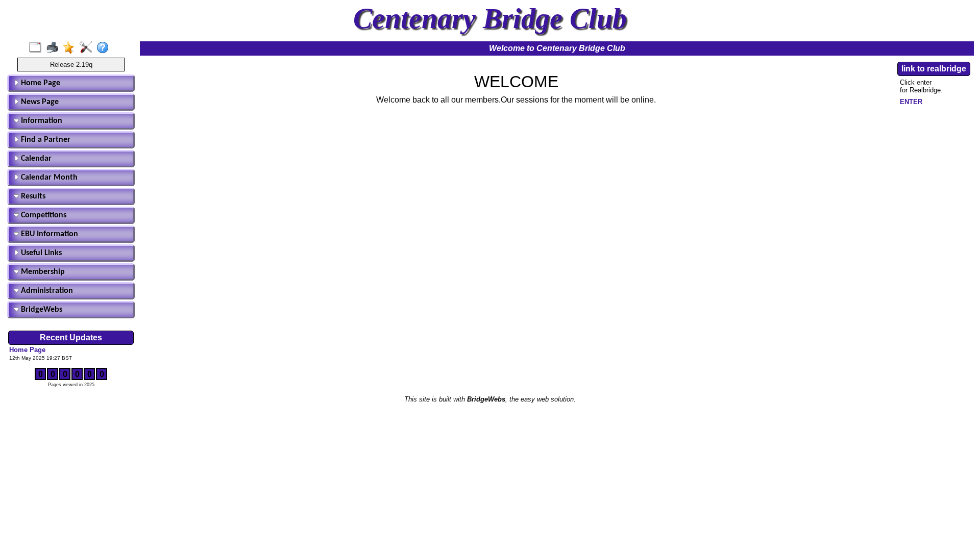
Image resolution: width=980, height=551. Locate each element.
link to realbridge (933, 68)
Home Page (39, 83)
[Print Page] (54, 48)
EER (911, 102)
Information (40, 121)
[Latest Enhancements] (71, 48)
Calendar (35, 159)
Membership (42, 272)
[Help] (104, 48)
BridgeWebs (40, 310)
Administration (46, 291)
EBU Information (48, 234)
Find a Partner (44, 140)
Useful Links (40, 253)
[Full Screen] (37, 48)
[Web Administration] (88, 48)
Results (32, 196)
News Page (39, 102)
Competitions (42, 215)
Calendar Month (48, 177)
